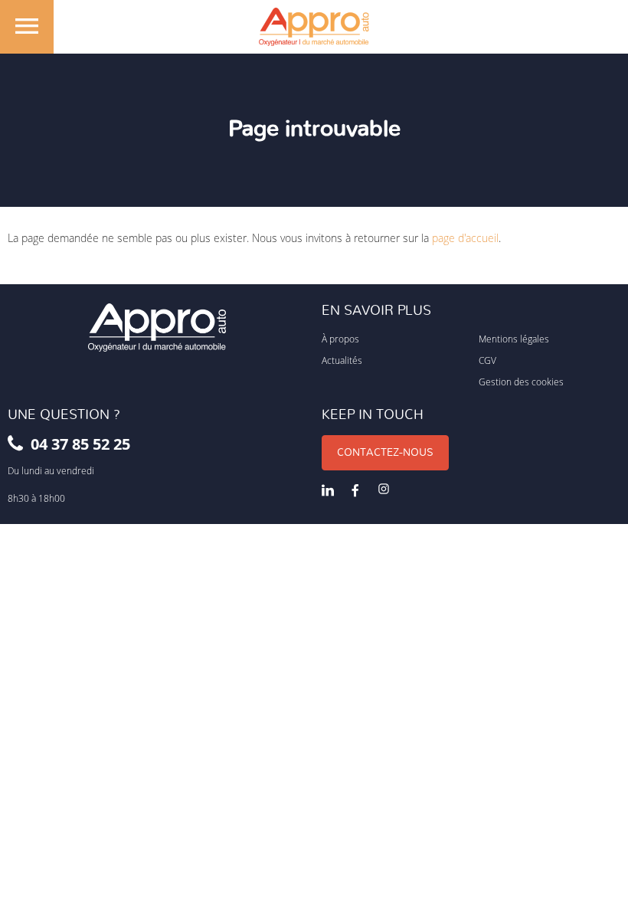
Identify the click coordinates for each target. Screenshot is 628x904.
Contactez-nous (385, 452)
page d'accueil (465, 238)
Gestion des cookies (521, 381)
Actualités (342, 360)
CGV (487, 360)
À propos (340, 338)
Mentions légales (514, 338)
